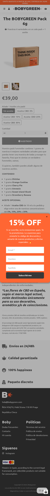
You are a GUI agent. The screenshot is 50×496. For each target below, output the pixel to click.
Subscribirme (25, 275)
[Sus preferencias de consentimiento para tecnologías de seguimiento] (46, 492)
